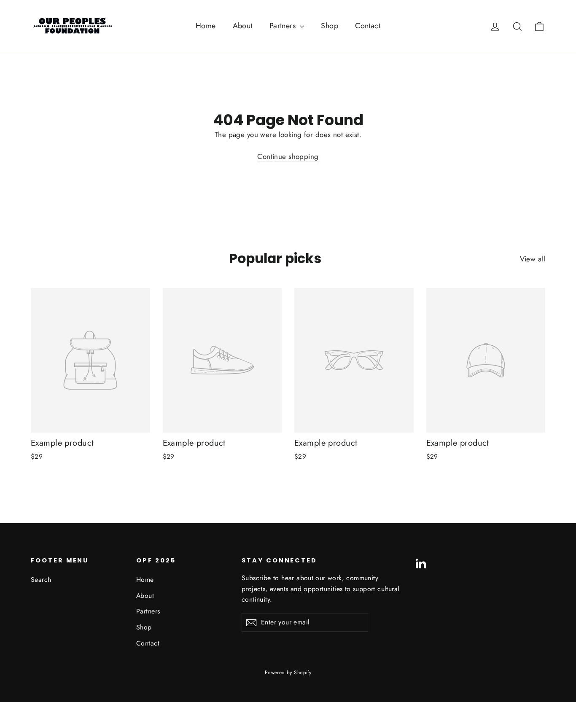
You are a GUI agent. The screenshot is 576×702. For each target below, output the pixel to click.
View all (532, 259)
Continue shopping (287, 156)
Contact (367, 25)
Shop (329, 25)
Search (41, 579)
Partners (283, 25)
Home (206, 25)
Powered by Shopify (288, 672)
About (243, 25)
